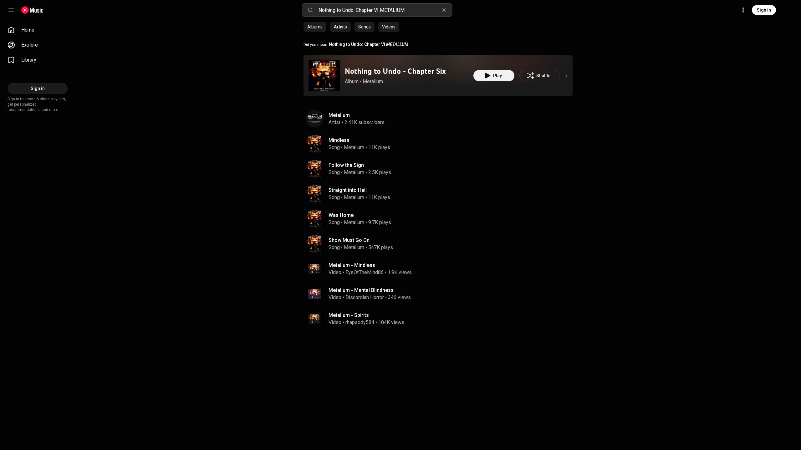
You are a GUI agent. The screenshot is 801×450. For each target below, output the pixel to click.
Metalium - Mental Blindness (361, 290)
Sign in (764, 10)
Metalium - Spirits (349, 315)
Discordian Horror (364, 297)
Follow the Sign (346, 165)
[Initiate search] (310, 10)
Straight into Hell (348, 190)
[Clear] (444, 10)
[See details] (566, 75)
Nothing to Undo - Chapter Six (395, 71)
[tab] (315, 27)
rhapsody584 (359, 322)
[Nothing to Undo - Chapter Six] (324, 75)
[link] (38, 30)
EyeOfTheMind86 (364, 272)
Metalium (373, 81)
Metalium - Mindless (352, 265)
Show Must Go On (349, 240)
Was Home (341, 215)
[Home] (32, 10)
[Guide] (11, 10)
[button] (324, 75)
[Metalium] (441, 118)
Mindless (339, 140)
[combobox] (385, 10)
